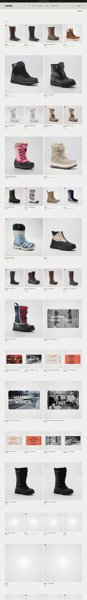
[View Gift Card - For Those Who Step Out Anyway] (24, 400)
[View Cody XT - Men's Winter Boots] (33, 196)
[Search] (71, 6)
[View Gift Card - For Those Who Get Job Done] (14, 359)
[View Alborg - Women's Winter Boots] (53, 33)
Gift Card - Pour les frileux (10, 451)
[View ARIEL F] (72, 33)
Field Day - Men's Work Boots (49, 288)
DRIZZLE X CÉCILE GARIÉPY (9, 257)
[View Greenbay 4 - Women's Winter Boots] (63, 481)
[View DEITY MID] (53, 196)
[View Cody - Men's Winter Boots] (14, 196)
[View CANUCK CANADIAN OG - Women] (72, 115)
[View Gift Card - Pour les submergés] (53, 440)
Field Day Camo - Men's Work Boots (69, 288)
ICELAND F (6, 583)
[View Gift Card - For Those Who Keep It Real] (72, 359)
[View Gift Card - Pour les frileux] (14, 440)
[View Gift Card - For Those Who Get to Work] (33, 359)
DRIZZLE (64, 207)
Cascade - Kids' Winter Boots (10, 176)
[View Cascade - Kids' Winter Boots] (24, 156)
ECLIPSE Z (45, 257)
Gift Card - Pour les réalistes (30, 451)
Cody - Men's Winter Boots (9, 207)
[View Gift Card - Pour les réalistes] (33, 440)
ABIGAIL (6, 44)
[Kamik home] (9, 6)
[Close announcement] (85, 1)
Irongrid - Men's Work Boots (49, 583)
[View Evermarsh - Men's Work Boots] (14, 278)
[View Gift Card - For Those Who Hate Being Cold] (53, 359)
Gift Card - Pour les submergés (49, 451)
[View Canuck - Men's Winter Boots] (14, 115)
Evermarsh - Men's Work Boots (10, 288)
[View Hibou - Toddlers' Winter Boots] (53, 522)
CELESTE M (45, 176)
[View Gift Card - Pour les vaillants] (72, 440)
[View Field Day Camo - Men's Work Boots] (72, 278)
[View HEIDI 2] (33, 522)
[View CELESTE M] (63, 156)
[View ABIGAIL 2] (33, 33)
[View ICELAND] (72, 522)
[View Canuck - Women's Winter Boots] (33, 115)
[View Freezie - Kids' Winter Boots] (24, 318)
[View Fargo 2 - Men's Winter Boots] (33, 278)
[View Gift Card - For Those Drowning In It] (63, 318)
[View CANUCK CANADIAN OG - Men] (53, 115)
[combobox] (73, 5)
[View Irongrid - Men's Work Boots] (63, 563)
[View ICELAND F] (24, 563)
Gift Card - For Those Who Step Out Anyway (12, 420)
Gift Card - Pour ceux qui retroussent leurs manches (53, 420)
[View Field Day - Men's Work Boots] (53, 278)
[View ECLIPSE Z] (63, 237)
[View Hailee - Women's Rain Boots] (14, 522)
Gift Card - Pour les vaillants (69, 451)
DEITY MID (45, 207)
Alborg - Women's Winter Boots (49, 44)
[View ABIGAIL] (14, 33)
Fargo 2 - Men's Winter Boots (29, 288)
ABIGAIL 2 (26, 44)
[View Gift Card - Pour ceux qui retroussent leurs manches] (63, 400)
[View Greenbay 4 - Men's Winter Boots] (24, 481)
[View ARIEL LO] (24, 74)
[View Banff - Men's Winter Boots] (63, 74)
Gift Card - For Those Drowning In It (50, 339)
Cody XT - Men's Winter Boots (29, 207)
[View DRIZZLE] (72, 196)
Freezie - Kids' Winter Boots (10, 339)
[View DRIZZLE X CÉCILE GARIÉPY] (24, 237)
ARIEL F (64, 44)
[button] (29, 6)
